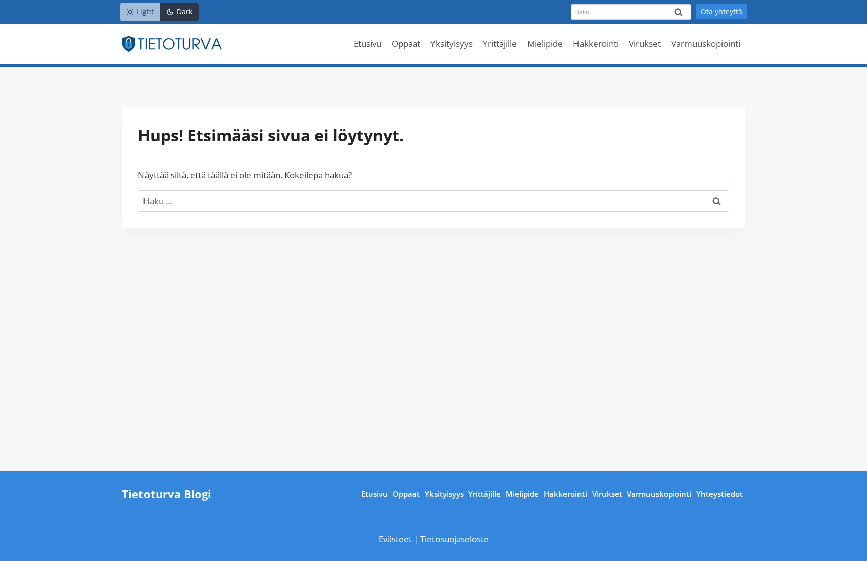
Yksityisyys (451, 43)
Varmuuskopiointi (705, 43)
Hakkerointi (596, 43)
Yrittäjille (500, 43)
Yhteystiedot (719, 494)
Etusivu (367, 43)
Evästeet (396, 539)
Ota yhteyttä (721, 11)
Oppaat (406, 43)
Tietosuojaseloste (454, 539)
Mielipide (545, 43)
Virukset (645, 43)
